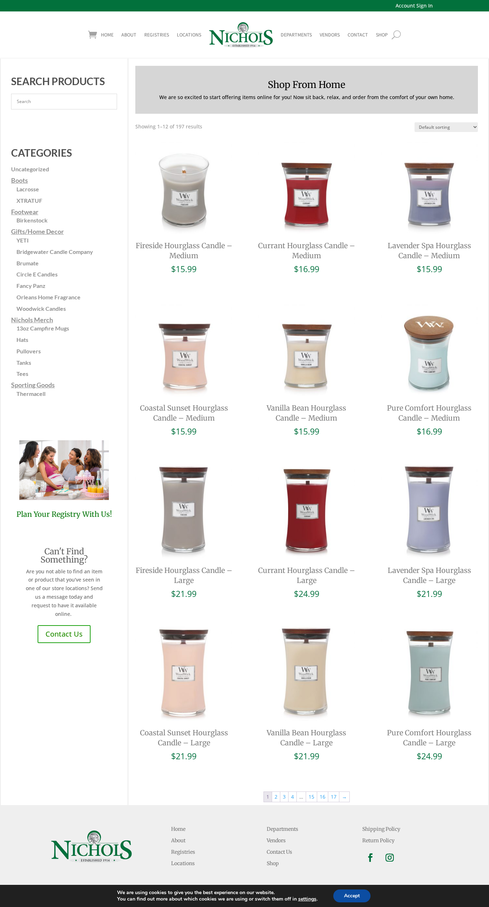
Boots (19, 180)
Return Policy (378, 840)
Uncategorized (30, 169)
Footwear (24, 212)
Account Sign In (414, 5)
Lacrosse (27, 189)
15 (311, 796)
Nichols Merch (32, 320)
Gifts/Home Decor (37, 231)
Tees (22, 373)
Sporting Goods (33, 385)
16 (322, 796)
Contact (358, 34)
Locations (189, 34)
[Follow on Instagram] (390, 857)
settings (307, 899)
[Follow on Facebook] (370, 857)
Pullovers (28, 351)
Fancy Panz (30, 285)
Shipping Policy (381, 829)
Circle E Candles (37, 274)
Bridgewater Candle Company (54, 251)
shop (382, 34)
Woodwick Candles (41, 308)
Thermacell (30, 393)
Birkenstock (32, 220)
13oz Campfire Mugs (42, 328)
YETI (22, 240)
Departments (296, 34)
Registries (156, 34)
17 (334, 796)
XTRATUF (29, 200)
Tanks (23, 362)
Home (107, 34)
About (128, 34)
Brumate (27, 263)
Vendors (330, 34)
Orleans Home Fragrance (48, 297)
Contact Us (64, 634)
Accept (352, 895)
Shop (273, 863)
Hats (22, 339)
